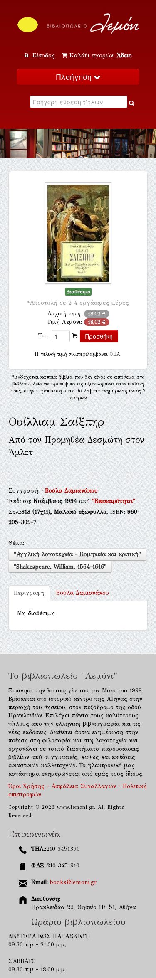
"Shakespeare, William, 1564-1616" (60, 566)
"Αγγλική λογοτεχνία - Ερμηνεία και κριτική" (77, 554)
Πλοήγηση (75, 76)
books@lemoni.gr (73, 882)
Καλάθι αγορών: (100, 55)
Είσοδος (43, 55)
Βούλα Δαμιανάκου (71, 490)
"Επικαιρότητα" (113, 501)
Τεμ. (44, 335)
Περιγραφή (29, 592)
